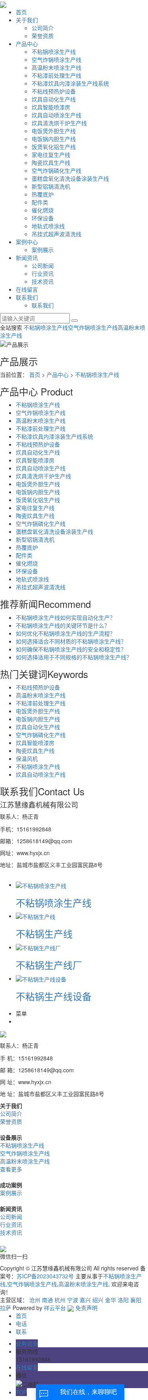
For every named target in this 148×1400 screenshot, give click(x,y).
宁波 (72, 1300)
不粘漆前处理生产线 (56, 75)
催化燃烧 (43, 210)
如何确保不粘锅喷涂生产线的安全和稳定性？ (71, 649)
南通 (47, 1300)
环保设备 (43, 218)
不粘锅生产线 (44, 933)
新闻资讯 (27, 258)
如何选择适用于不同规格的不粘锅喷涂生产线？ (74, 657)
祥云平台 (55, 1308)
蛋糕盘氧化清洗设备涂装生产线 (70, 178)
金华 (110, 1300)
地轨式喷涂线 (48, 226)
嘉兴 (85, 1300)
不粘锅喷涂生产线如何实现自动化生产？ (65, 617)
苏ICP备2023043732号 (45, 1276)
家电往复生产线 (51, 155)
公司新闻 (43, 265)
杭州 (60, 1300)
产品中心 (27, 44)
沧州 (34, 1300)
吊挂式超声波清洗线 (56, 234)
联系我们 (27, 297)
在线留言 (27, 289)
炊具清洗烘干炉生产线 (59, 123)
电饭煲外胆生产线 (54, 131)
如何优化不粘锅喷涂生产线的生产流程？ (65, 633)
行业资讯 (43, 273)
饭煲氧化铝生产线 (54, 147)
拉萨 (5, 1308)
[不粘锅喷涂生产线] (41, 884)
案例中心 (27, 242)
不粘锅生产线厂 (49, 965)
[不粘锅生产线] (35, 916)
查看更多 (11, 1169)
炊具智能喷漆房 (51, 107)
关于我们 (27, 20)
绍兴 (97, 1300)
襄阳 (135, 1300)
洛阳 (123, 1300)
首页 (21, 12)
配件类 (40, 202)
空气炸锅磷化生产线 (56, 170)
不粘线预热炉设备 (54, 91)
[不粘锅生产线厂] (38, 947)
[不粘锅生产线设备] (41, 978)
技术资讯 (43, 281)
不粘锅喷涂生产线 (54, 51)
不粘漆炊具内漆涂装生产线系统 (70, 83)
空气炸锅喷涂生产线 (56, 59)
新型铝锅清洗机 (51, 186)
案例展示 (43, 250)
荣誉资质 (43, 36)
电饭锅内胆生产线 (54, 139)
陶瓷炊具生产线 (51, 162)
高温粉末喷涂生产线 (56, 67)
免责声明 (86, 1308)
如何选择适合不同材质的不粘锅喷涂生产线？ (71, 641)
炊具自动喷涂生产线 (56, 115)
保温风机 (27, 758)
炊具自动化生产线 (54, 99)
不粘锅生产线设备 (54, 996)
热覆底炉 (43, 194)
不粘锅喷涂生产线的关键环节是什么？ (63, 625)
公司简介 (43, 28)
